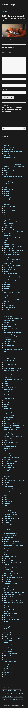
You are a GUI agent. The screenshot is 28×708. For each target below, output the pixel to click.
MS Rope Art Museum (9, 396)
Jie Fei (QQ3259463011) (9, 296)
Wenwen (6, 585)
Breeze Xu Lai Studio (9, 180)
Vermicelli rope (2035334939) (11, 573)
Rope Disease (7, 459)
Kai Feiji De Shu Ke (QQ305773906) (13, 318)
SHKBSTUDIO (7, 499)
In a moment (7, 284)
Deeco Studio (7, 202)
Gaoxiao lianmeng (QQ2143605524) (13, 246)
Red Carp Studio (8, 448)
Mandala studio (8, 372)
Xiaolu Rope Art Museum (10, 604)
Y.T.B (5, 630)
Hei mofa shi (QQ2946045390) (12, 277)
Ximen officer (7, 615)
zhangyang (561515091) (10, 661)
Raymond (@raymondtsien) (11, 446)
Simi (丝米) (6, 505)
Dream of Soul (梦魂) (9, 210)
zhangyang (7, 659)
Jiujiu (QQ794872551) (9, 305)
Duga (5, 212)
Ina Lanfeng (7, 286)
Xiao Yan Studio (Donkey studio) (12, 600)
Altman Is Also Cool (9, 147)
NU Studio (6, 421)
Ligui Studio (7, 343)
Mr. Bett (6, 393)
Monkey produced (9, 391)
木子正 (5, 670)
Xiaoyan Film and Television (11, 609)
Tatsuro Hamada (8, 537)
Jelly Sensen (7, 290)
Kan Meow (6, 322)
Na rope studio (8, 404)
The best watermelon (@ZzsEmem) (13, 541)
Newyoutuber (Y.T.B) (9, 415)
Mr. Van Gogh (7, 395)
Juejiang (6, 313)
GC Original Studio (9, 248)
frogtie (15, 690)
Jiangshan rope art (9, 294)
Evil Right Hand (8, 227)
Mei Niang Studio (8, 376)
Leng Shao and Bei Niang (10, 336)
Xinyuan (6, 621)
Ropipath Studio (8, 465)
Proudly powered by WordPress (17, 705)
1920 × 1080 (13, 39)
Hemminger (7, 279)
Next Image (4, 11)
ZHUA (5, 663)
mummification (18, 696)
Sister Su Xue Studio (9, 507)
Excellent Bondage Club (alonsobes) (13, 231)
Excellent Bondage (9, 229)
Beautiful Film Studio (9, 162)
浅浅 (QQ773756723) (9, 672)
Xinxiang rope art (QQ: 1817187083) (13, 619)
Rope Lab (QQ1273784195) (10, 461)
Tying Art (6, 564)
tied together (20, 699)
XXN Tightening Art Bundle (11, 628)
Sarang (5, 478)
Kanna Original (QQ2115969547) (12, 324)
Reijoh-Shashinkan (9, 450)
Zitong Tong (7, 667)
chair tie (16, 687)
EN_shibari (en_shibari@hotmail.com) (14, 221)
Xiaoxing (6, 608)
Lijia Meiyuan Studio (9, 345)
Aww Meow (7, 155)
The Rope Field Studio (10, 543)
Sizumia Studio (8, 511)
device (10, 690)
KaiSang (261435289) (9, 320)
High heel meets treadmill (11, 280)
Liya (5, 351)
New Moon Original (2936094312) (12, 412)
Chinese (22, 687)
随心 (5, 676)
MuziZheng (7, 402)
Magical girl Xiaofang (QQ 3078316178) (14, 368)
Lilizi (5, 347)
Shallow (6, 484)
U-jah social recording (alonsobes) (13, 566)
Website (4, 89)
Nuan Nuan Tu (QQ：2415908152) (12, 423)
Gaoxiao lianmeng (9, 244)
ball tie (10, 687)
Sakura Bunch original (10, 474)
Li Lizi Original (8, 339)
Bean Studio (7, 161)
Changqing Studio (8, 189)
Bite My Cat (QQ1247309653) (11, 170)
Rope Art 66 (7, 453)
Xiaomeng (6, 606)
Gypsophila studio (9, 261)
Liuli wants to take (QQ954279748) (13, 349)
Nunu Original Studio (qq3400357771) (14, 425)
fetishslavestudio (8, 239)
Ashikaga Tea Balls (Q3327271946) (13, 151)
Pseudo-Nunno (8, 438)
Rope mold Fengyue (9, 463)
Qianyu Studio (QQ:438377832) (11, 442)
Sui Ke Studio (7, 530)
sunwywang (7, 531)
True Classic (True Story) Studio (12, 562)
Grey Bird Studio (8, 258)
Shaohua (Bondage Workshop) (12, 488)
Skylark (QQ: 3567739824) (10, 514)
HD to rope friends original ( (11, 273)
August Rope (7, 153)
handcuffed (6, 693)
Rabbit (5, 444)
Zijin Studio (7, 665)
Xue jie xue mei (8, 625)
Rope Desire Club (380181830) (12, 457)
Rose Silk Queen (8, 469)
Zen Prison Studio (8, 655)
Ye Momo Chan (8, 640)
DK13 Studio (7, 204)
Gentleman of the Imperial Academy (13, 250)
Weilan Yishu (7, 581)
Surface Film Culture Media (11, 535)
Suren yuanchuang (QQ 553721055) (13, 533)
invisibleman (7, 288)
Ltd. (5, 362)
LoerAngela (7, 353)
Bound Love (7, 178)
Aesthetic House (8, 143)
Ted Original (7, 539)
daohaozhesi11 (7, 201)
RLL (5, 452)
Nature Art (6, 410)
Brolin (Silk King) (8, 182)
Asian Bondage (8, 5)
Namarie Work (7, 406)
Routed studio (7, 473)
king (5, 330)
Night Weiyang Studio (9, 417)
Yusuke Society (8, 651)
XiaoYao (6, 611)
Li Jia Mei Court (8, 337)
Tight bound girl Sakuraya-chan (12, 552)
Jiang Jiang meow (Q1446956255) (12, 292)
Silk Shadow (7, 503)
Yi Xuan (6, 642)
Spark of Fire (7, 520)
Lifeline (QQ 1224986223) (10, 341)
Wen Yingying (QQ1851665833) (12, 583)
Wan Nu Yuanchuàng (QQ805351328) (13, 577)
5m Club (6, 142)
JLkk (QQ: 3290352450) (9, 307)
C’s (4, 185)
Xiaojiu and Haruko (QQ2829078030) (13, 602)
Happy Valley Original (10, 269)
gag (20, 690)
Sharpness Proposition (10, 490)
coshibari (6, 195)
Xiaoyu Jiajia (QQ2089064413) (12, 613)
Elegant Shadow (8, 218)
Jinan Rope (7, 301)
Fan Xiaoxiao (7, 233)
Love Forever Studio (9, 360)
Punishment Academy (9, 440)
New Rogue (7, 414)
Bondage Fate (7, 172)
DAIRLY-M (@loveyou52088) (11, 199)
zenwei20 (6, 657)
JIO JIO (5, 303)
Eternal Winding (8, 223)
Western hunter (8, 587)
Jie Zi (5, 298)
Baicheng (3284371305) (10, 157)
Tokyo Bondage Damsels (10, 556)
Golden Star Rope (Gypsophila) (12, 254)
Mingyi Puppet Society (10, 387)
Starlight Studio (8, 524)
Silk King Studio (8, 501)
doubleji (6, 208)
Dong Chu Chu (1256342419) (11, 206)
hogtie (4, 696)
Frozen (5, 242)
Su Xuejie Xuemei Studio (10, 528)
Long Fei (6, 355)
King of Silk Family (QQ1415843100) (13, 332)
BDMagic (6, 159)
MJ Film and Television (10, 389)
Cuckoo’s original (8, 197)
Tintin (5, 554)
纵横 (5, 674)
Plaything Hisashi (8, 434)
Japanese (10, 696)
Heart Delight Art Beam (10, 275)
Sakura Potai (7, 476)
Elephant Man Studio (9, 220)
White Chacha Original (10, 589)
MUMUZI (6, 400)
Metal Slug (6, 385)
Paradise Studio (8, 431)
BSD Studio (6, 183)
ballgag (5, 687)
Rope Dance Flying (9, 455)
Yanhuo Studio (7, 634)
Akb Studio (6, 145)
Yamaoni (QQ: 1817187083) (10, 632)
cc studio (6, 187)
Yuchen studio (7, 647)
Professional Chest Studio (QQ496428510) (15, 436)
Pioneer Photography (9, 433)
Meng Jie (6, 383)
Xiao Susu (6, 598)
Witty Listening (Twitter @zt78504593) (14, 592)
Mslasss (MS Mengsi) (9, 398)
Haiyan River (7, 263)
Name (3, 76)
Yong (5, 646)
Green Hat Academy (9, 256)
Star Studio (6, 522)
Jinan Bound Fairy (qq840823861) (12, 299)
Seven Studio (7, 482)
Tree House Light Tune (10, 560)
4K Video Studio (8, 140)
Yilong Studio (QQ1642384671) (12, 644)
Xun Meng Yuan (8, 627)
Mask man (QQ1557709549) (11, 374)
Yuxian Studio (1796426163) (11, 653)
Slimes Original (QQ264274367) (12, 518)
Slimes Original (8, 516)
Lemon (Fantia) (8, 334)
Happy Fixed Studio (9, 267)
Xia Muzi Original (8, 596)
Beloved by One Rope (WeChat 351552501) (14, 166)
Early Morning (8, 214)
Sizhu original (7, 509)
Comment (5, 56)
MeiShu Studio (7, 377)
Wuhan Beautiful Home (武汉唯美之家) (14, 594)
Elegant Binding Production (11, 216)
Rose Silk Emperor (9, 467)
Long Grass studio (9, 356)
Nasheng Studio (8, 408)
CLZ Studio (6, 193)
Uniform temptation (9, 571)
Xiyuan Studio (7, 623)
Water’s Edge (7, 579)
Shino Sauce (7, 497)
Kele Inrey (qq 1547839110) (10, 328)
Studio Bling (7, 526)
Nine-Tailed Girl (8, 419)
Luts (5, 366)
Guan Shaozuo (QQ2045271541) (12, 259)
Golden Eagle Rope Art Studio (12, 252)
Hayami (6, 271)
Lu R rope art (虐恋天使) (10, 364)
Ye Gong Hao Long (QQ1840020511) (13, 638)
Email (3, 83)
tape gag (12, 699)
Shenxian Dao (7, 492)
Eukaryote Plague (8, 225)
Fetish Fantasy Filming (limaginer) (13, 237)
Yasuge (5, 636)
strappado (5, 699)
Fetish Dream (7, 235)
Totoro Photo (7, 558)
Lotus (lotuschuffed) (9, 358)
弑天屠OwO (6, 668)
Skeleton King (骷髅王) (10, 512)
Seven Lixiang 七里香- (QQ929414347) (14, 480)
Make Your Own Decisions (11, 370)
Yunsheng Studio (8, 649)
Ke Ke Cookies (7, 326)
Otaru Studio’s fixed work (10, 429)
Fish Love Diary (8, 240)
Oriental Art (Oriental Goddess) (12, 427)
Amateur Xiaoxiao (8, 149)
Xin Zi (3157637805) (9, 617)
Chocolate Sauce (8, 191)
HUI (5, 282)
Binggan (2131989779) (9, 168)
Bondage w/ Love (8, 174)
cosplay (5, 690)
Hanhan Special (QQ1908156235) (12, 265)
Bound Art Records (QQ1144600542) (13, 176)
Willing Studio (7, 590)
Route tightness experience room (13, 471)
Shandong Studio (8, 486)
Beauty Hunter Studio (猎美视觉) (12, 164)
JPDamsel (6, 309)
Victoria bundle (8, 575)
